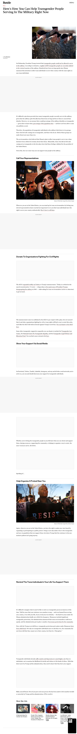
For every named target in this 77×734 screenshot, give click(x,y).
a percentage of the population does (42, 123)
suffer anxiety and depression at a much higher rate (51, 659)
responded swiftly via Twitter (31, 284)
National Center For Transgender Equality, (36, 333)
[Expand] (69, 720)
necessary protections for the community (61, 622)
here (47, 336)
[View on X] (45, 270)
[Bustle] (7, 2)
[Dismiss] (74, 720)
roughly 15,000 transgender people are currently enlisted (56, 66)
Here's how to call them (47, 210)
